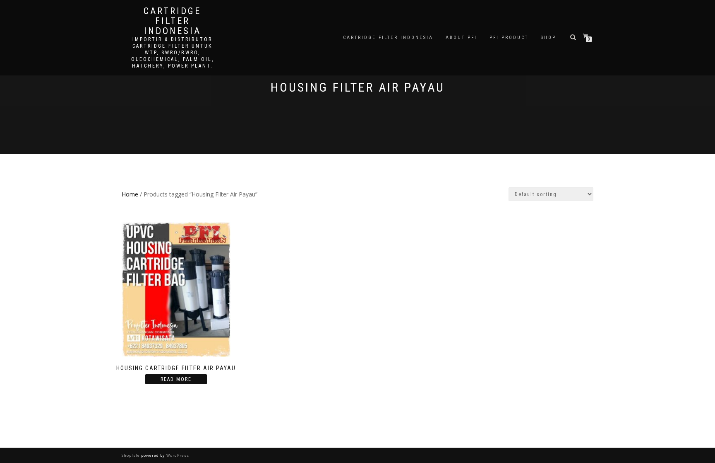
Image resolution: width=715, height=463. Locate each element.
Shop (548, 37)
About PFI (461, 37)
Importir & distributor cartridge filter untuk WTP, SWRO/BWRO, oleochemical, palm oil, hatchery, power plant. (172, 52)
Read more (176, 379)
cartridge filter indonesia (172, 21)
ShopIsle (131, 455)
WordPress (177, 455)
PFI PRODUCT (508, 37)
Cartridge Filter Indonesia (388, 37)
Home (130, 194)
